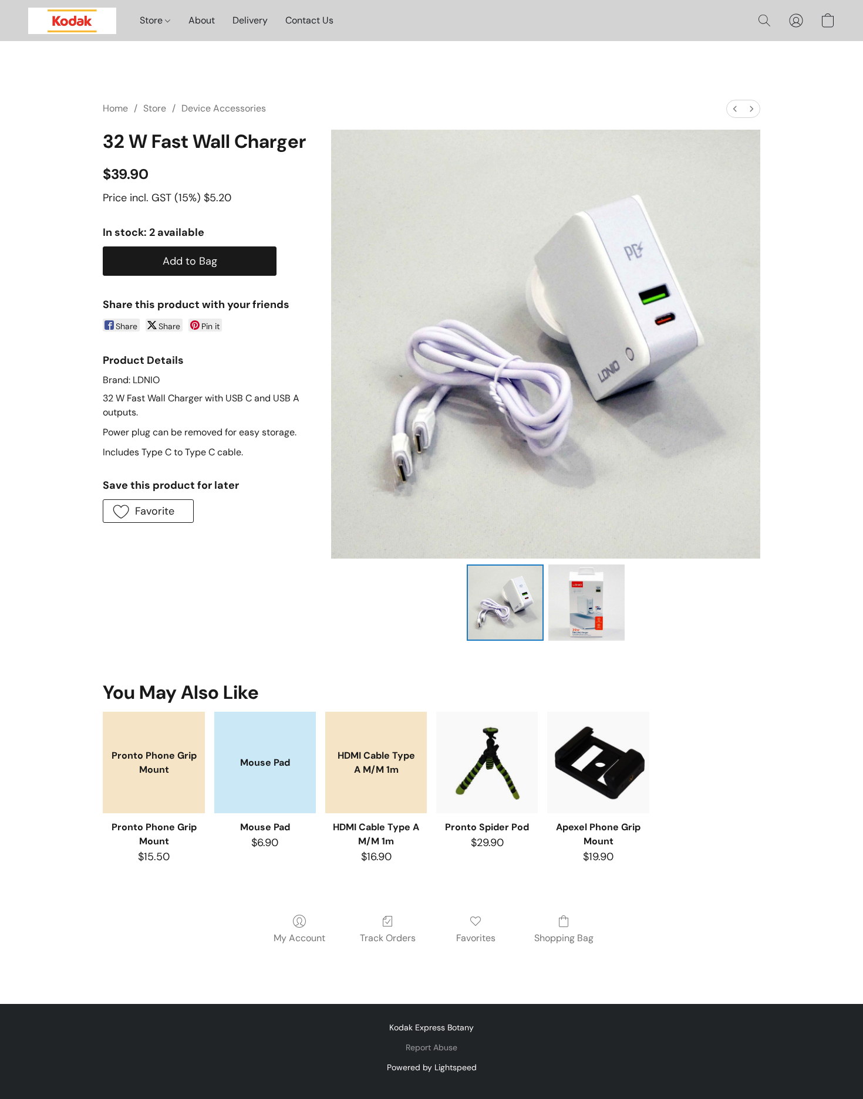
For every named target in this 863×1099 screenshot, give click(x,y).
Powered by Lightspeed (432, 1067)
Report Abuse (431, 1047)
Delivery (250, 20)
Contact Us (309, 20)
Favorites (475, 938)
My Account (299, 938)
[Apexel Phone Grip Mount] (598, 762)
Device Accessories (223, 108)
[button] (72, 20)
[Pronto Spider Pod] (487, 762)
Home (115, 108)
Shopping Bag (564, 938)
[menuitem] (735, 108)
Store (152, 20)
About (201, 20)
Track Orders (388, 938)
